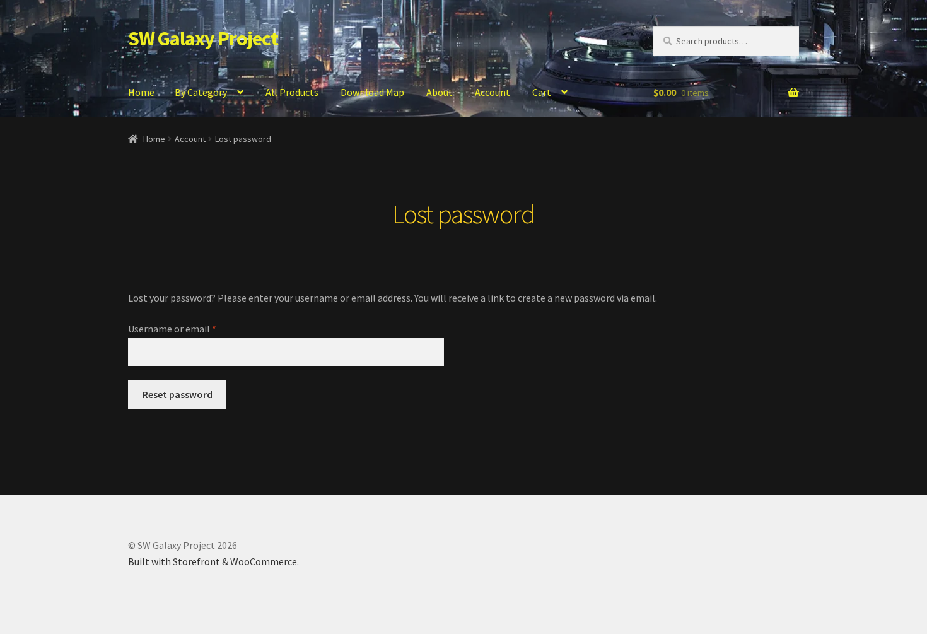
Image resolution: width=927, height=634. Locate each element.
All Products (291, 92)
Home (141, 92)
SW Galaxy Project (203, 38)
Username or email (191, 328)
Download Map (372, 92)
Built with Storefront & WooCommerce (212, 561)
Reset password (178, 394)
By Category (201, 92)
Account (492, 92)
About (439, 92)
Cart (541, 92)
